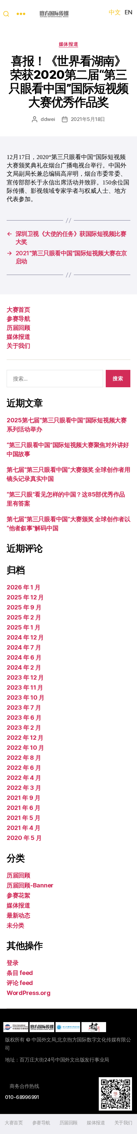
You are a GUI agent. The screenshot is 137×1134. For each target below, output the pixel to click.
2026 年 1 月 (23, 587)
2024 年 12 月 (25, 637)
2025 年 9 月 (24, 607)
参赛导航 (18, 318)
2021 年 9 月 (23, 797)
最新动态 (18, 915)
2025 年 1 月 (23, 627)
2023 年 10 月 (26, 697)
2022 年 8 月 (24, 757)
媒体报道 (68, 44)
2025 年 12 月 (25, 597)
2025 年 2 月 (24, 617)
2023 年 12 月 (25, 677)
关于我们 (18, 345)
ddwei (48, 119)
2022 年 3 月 (24, 787)
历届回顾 (18, 327)
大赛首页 (18, 309)
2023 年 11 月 (25, 687)
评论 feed (20, 982)
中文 (114, 12)
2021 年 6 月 (23, 807)
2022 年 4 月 (24, 777)
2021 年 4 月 (23, 827)
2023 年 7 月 (24, 707)
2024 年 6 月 (24, 657)
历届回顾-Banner (30, 885)
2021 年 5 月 (23, 817)
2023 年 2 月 (24, 727)
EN (128, 12)
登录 (12, 962)
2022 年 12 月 (25, 737)
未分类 (15, 925)
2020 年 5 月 (24, 837)
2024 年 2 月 (24, 667)
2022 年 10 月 (25, 747)
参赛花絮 (18, 895)
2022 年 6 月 (24, 767)
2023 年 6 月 (24, 717)
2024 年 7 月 (24, 647)
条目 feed (20, 972)
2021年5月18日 (88, 119)
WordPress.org (29, 992)
